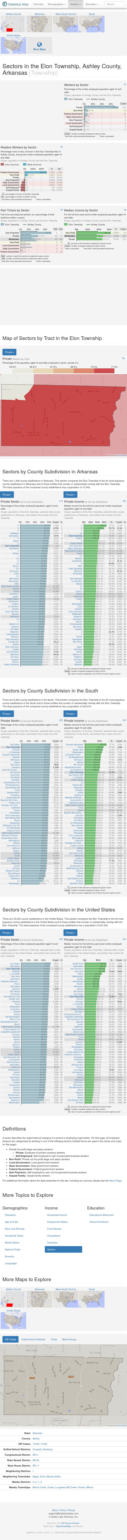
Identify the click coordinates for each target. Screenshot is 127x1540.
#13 (61, 501)
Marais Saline (54, 1476)
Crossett (37, 1449)
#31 (124, 720)
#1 (125, 84)
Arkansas (37, 1433)
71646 (44, 1443)
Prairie (81, 1487)
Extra (42, 1476)
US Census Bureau (70, 1523)
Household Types (14, 1235)
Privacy (71, 1510)
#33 (61, 939)
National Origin (13, 1249)
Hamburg (47, 1449)
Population (10, 1215)
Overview (38, 4)
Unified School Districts (33, 1339)
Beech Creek (39, 1487)
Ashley (36, 1438)
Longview (60, 1487)
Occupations (53, 1235)
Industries (52, 1242)
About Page (115, 1180)
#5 (123, 358)
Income (75, 4)
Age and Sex (11, 1221)
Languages (11, 1263)
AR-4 (35, 1454)
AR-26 (36, 1460)
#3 (62, 210)
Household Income (57, 1215)
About (55, 1510)
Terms (63, 1510)
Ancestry (9, 1256)
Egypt (36, 1476)
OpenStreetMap (63, 1526)
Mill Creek (71, 1487)
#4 (125, 210)
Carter (50, 1487)
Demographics (56, 4)
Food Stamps (54, 1228)
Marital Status (12, 1242)
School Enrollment (99, 1221)
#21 (124, 501)
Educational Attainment (102, 1215)
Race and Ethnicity (14, 1228)
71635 (36, 1443)
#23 (61, 720)
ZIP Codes (10, 1339)
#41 (124, 939)
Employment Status (57, 1221)
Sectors (51, 1249)
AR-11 (36, 1465)
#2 (62, 147)
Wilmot (89, 1487)
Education (91, 4)
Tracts (54, 1339)
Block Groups (69, 1339)
